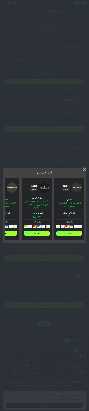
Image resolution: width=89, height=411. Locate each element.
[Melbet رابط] (76, 188)
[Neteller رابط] (26, 226)
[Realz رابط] (44, 188)
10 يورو (37, 216)
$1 (69, 216)
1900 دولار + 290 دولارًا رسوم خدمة (69, 205)
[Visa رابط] (71, 226)
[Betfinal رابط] (11, 188)
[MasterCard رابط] (67, 226)
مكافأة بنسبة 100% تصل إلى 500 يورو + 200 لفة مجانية (37, 204)
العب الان (69, 233)
